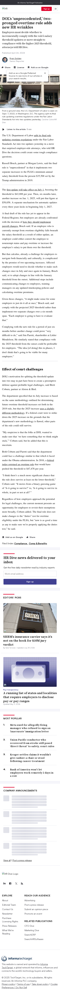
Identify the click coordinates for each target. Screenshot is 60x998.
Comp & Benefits (38, 543)
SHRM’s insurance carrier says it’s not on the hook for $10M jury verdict (27, 641)
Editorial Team (9, 904)
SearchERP (30, 934)
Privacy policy (8, 984)
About (5, 900)
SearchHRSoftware (33, 939)
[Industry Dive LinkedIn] (4, 884)
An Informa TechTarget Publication (30, 3)
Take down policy (40, 984)
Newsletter (7, 913)
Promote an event (33, 913)
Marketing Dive (31, 930)
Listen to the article (19, 129)
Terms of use (23, 984)
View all (7, 860)
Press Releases (9, 925)
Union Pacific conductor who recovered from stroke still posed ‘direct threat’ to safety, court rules (32, 743)
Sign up (47, 9)
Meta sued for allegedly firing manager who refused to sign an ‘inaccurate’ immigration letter (30, 728)
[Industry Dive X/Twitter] (16, 884)
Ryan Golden (15, 58)
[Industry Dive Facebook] (10, 884)
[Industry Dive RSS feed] (22, 884)
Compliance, (21, 543)
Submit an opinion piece (36, 909)
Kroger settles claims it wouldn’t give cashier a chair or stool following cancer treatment (30, 758)
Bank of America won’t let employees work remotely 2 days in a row (31, 773)
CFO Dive (29, 925)
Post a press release (22, 860)
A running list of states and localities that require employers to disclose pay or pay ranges (30, 697)
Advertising (29, 900)
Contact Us (7, 909)
